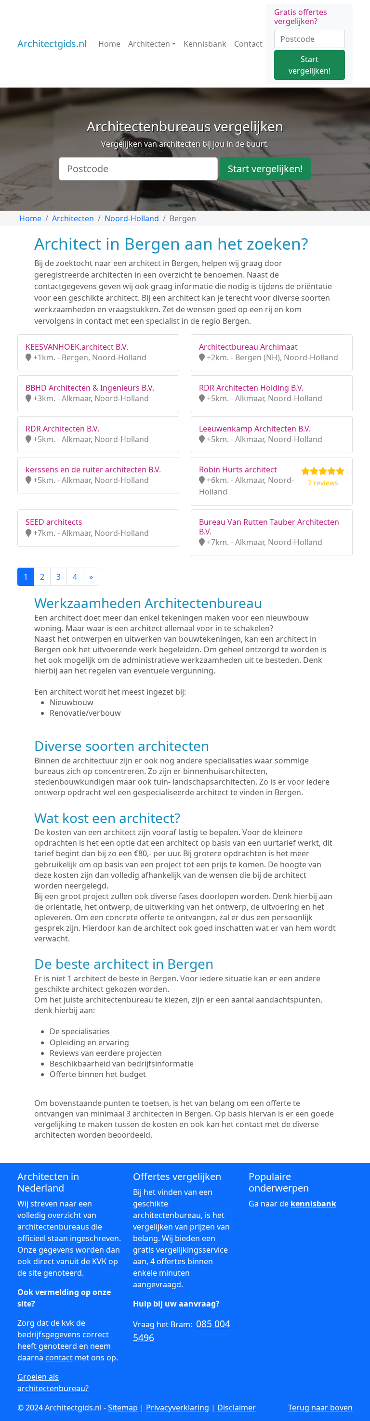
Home (109, 43)
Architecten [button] (149, 43)
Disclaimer (236, 1407)
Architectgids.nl (52, 43)
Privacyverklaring (177, 1407)
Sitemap (123, 1407)
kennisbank (313, 1203)
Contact (248, 43)
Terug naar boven (320, 1407)
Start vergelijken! (309, 65)
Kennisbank (205, 43)
